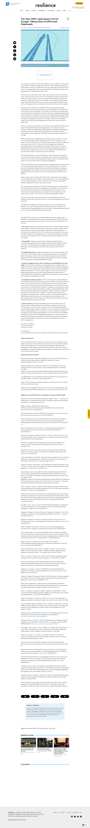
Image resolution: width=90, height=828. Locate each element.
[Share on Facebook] (35, 696)
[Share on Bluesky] (25, 696)
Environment (42, 10)
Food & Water (51, 10)
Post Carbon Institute (28, 812)
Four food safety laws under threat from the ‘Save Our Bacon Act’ (27, 750)
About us (56, 812)
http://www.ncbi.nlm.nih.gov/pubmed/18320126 (34, 616)
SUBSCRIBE (79, 3)
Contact (62, 812)
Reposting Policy (12, 819)
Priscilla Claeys (58, 754)
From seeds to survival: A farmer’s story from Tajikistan (44, 749)
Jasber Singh (63, 754)
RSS (81, 812)
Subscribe (75, 812)
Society (58, 10)
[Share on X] (45, 696)
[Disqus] (45, 782)
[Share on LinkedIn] (54, 696)
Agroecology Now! (57, 755)
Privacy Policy (22, 819)
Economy (34, 10)
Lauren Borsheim (25, 752)
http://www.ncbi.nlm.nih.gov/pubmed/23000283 (44, 624)
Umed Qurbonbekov (43, 751)
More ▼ (64, 10)
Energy (27, 10)
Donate (69, 812)
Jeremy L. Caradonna (27, 27)
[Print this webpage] (64, 696)
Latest (21, 10)
